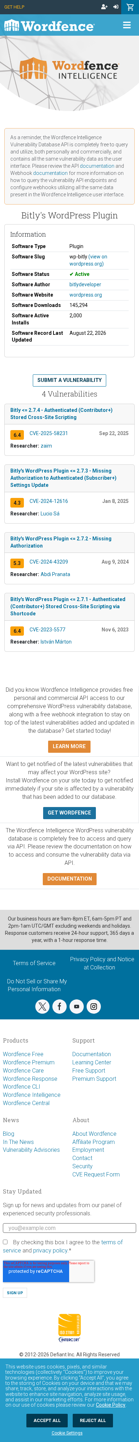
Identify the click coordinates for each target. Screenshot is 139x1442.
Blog (8, 1133)
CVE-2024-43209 (49, 562)
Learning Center (91, 1062)
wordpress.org (86, 295)
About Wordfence (94, 1133)
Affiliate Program (93, 1142)
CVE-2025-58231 (49, 433)
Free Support (88, 1070)
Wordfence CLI (21, 1086)
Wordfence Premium (29, 1062)
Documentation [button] (69, 879)
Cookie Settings (67, 1433)
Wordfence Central (26, 1103)
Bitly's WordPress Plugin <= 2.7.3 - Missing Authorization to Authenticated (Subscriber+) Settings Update (63, 478)
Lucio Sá (50, 513)
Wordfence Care (23, 1070)
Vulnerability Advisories (31, 1149)
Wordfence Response (30, 1078)
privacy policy (50, 1250)
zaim (46, 446)
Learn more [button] (69, 746)
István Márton (56, 642)
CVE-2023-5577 (47, 629)
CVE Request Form (96, 1174)
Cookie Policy (110, 1405)
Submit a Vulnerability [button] (69, 380)
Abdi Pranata (55, 574)
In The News (18, 1142)
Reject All (93, 1420)
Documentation (91, 1054)
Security (82, 1166)
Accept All (47, 1420)
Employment (88, 1149)
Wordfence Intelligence (32, 1094)
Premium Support (94, 1078)
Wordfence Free (23, 1054)
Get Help (14, 7)
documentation (97, 166)
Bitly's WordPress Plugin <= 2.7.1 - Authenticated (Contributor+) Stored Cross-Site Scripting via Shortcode (67, 606)
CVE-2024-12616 (49, 501)
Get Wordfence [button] (69, 813)
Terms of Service (34, 963)
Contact (82, 1158)
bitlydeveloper (85, 284)
